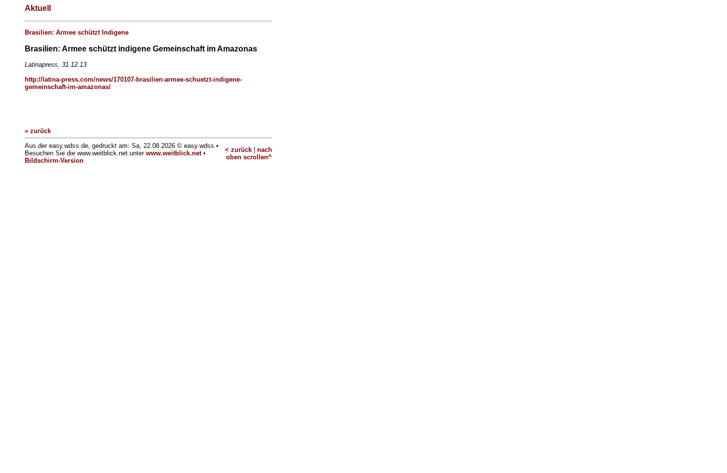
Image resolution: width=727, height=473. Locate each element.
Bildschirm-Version (54, 160)
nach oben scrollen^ (249, 153)
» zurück (38, 131)
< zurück (238, 149)
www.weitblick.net (173, 153)
